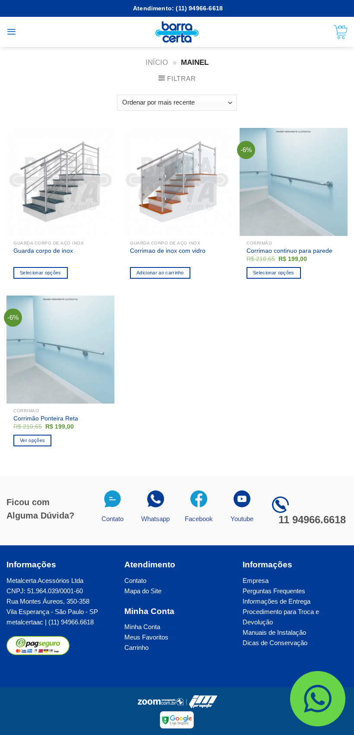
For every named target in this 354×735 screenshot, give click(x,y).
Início (156, 62)
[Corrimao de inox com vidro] (177, 182)
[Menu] (11, 32)
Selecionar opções (273, 272)
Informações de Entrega (276, 601)
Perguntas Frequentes (274, 591)
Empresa (256, 580)
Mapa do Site (142, 591)
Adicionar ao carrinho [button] (160, 272)
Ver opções (32, 440)
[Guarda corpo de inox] (60, 182)
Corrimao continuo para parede (289, 251)
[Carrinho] (341, 32)
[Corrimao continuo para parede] (294, 182)
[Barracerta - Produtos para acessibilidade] (177, 32)
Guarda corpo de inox (43, 251)
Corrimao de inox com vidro (167, 251)
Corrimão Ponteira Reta (45, 418)
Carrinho (136, 647)
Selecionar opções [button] (40, 272)
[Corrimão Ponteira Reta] (60, 350)
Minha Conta (142, 626)
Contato (135, 580)
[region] (242, 673)
